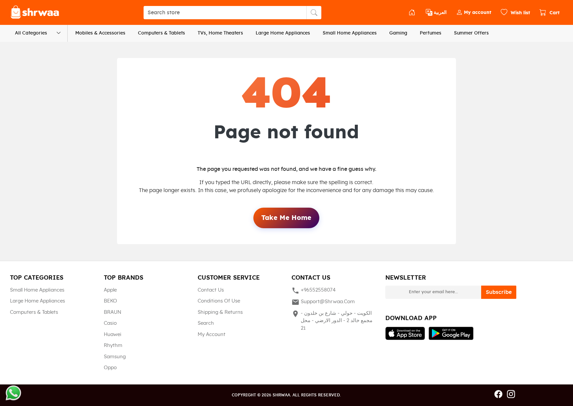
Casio (110, 323)
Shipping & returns (220, 312)
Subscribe (499, 292)
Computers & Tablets (161, 33)
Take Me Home (286, 218)
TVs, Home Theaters (220, 33)
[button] (474, 12)
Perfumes (430, 33)
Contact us (211, 290)
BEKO (110, 301)
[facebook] (498, 395)
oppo (110, 367)
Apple (110, 290)
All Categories (31, 33)
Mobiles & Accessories (100, 33)
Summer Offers (471, 33)
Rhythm (113, 345)
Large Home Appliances (283, 33)
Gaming (398, 33)
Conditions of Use (219, 301)
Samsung (115, 356)
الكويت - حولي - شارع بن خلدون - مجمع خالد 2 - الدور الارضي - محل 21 (331, 320)
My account (211, 334)
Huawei (112, 334)
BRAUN (112, 312)
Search (206, 323)
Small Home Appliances (350, 33)
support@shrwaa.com (323, 302)
